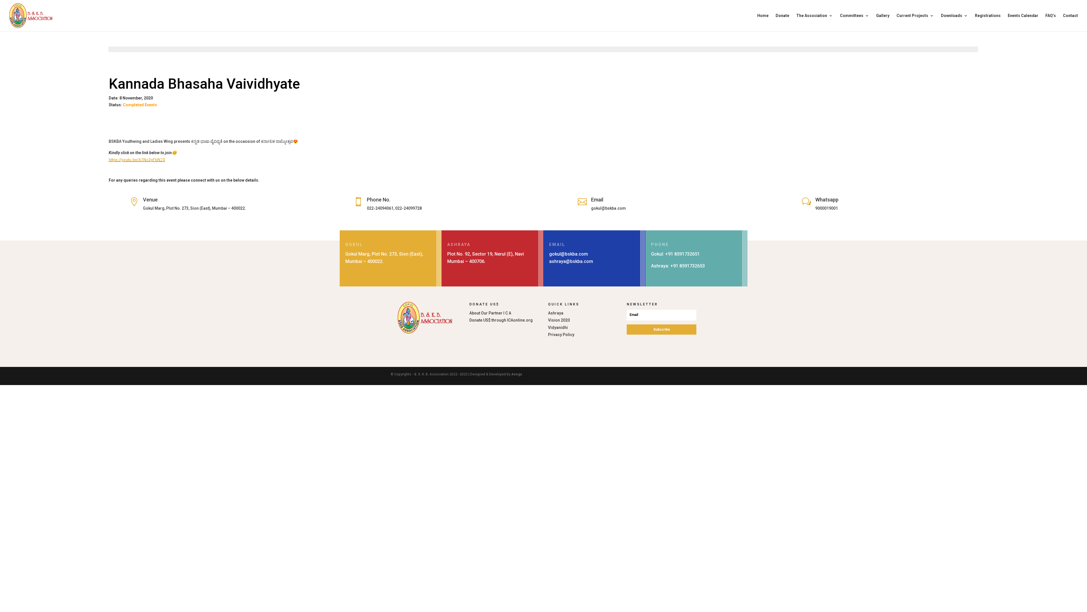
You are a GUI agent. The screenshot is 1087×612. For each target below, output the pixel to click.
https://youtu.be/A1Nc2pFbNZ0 (137, 160)
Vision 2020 (559, 320)
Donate (782, 16)
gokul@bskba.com (568, 254)
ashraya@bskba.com (571, 261)
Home (763, 16)
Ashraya (555, 313)
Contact (1070, 16)
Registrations (988, 16)
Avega (516, 374)
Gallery (882, 16)
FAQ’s (1050, 16)
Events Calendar (1023, 16)
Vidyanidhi (558, 327)
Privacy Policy (561, 334)
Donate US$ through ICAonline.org (501, 320)
